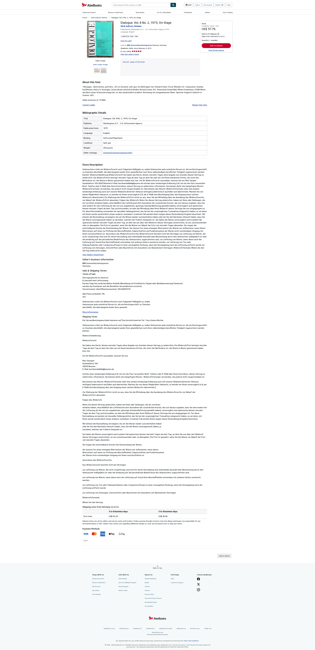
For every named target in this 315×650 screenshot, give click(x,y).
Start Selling (228, 12)
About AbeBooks (150, 578)
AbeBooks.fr (137, 628)
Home (84, 17)
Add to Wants (224, 556)
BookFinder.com (157, 633)
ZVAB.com (208, 628)
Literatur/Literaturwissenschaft (117, 152)
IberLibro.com (195, 628)
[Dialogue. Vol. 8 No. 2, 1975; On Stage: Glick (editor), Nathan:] (100, 39)
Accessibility (149, 606)
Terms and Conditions (191, 641)
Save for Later (126, 41)
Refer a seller (122, 590)
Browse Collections (115, 12)
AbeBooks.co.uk (109, 628)
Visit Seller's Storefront (93, 254)
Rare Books (140, 12)
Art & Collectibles (164, 12)
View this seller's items (130, 54)
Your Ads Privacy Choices (153, 598)
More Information (90, 312)
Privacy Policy (149, 594)
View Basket (96, 594)
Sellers (207, 12)
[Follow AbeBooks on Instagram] (198, 590)
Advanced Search (89, 12)
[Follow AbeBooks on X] (198, 584)
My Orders (95, 590)
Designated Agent (151, 602)
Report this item (199, 105)
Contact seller (88, 105)
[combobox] (141, 5)
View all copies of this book (134, 62)
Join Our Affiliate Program (127, 582)
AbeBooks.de (124, 628)
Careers (147, 586)
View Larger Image (100, 64)
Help (228, 5)
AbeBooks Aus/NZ (165, 628)
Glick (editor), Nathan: (99, 17)
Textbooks (188, 12)
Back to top (157, 568)
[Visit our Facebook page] (198, 579)
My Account (208, 5)
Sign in (197, 5)
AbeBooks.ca (181, 628)
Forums (147, 590)
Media (147, 582)
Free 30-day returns (216, 50)
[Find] (173, 5)
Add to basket (216, 45)
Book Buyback (123, 586)
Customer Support (177, 582)
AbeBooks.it (150, 628)
